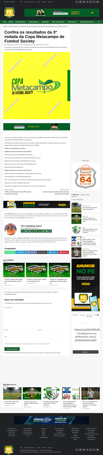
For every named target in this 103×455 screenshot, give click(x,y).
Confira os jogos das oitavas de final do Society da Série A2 (13, 281)
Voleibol (75, 435)
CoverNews (51, 452)
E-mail (39, 329)
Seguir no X (86, 352)
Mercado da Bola (43, 437)
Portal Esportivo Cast (29, 2)
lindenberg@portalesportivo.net (29, 228)
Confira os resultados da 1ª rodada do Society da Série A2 (58, 281)
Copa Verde (59, 432)
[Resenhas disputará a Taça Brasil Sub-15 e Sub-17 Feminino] (76, 230)
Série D (43, 435)
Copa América (91, 432)
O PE (21, 2)
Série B (43, 432)
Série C (43, 434)
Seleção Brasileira (91, 437)
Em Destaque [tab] (77, 200)
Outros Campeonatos (59, 435)
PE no (74, 315)
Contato (50, 2)
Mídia (75, 439)
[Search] (99, 22)
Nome (6, 329)
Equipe (38, 2)
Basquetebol (75, 432)
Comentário (8, 307)
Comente (46, 44)
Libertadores (91, 435)
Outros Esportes (75, 437)
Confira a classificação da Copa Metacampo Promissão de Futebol (17, 192)
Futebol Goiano (33, 22)
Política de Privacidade (46, 450)
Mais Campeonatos (58, 22)
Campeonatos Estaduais (59, 434)
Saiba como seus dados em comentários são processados (44, 352)
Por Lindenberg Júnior (27, 44)
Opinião (11, 22)
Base (27, 435)
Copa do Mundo (91, 430)
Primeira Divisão (28, 430)
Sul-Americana (91, 439)
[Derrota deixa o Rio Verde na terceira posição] (76, 207)
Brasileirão (45, 22)
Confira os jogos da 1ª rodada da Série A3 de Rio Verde (90, 219)
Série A (43, 430)
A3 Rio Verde (85, 216)
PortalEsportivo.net (34, 450)
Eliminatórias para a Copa (91, 434)
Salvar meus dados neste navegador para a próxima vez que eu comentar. (28, 343)
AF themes (58, 452)
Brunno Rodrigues (33, 452)
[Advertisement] (51, 370)
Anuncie (44, 2)
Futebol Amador (20, 22)
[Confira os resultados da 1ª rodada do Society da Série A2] (59, 270)
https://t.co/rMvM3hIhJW (87, 329)
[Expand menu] (26, 22)
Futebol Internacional (86, 22)
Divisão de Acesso (9, 397)
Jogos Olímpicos (75, 430)
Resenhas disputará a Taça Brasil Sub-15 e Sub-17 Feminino (90, 230)
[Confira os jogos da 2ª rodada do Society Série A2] (36, 270)
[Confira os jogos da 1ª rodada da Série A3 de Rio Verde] (76, 218)
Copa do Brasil (59, 430)
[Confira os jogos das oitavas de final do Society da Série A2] (14, 270)
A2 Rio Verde (11, 434)
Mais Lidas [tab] (85, 195)
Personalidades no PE (11, 430)
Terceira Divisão (28, 434)
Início (5, 22)
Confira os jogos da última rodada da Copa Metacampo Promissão (56, 192)
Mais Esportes (72, 22)
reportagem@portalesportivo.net (24, 217)
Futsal (84, 227)
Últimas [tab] (76, 195)
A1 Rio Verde (11, 432)
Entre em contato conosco (54, 215)
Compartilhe (38, 44)
